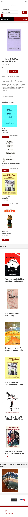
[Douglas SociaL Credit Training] (10, 480)
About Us (5, 512)
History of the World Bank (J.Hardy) (11, 163)
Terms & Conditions (8, 513)
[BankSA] (22, 500)
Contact (5, 510)
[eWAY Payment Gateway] (14, 500)
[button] (5, 500)
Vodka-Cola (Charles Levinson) (6, 232)
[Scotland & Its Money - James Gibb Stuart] (14, 40)
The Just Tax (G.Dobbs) (5, 129)
